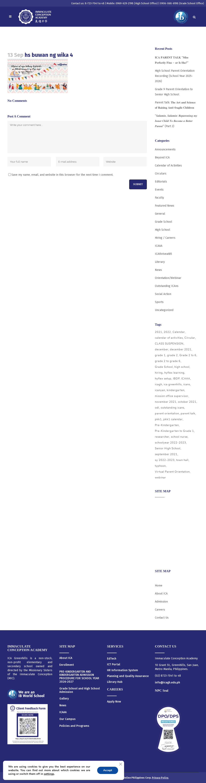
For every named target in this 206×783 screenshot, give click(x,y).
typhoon (160, 466)
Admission (161, 519)
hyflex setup (163, 378)
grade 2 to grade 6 (167, 361)
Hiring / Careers (165, 238)
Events (159, 189)
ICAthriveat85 (163, 254)
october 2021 (187, 402)
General (160, 213)
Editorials (161, 181)
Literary (160, 262)
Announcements (165, 149)
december (161, 349)
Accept (107, 770)
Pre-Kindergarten (167, 425)
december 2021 (181, 349)
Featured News (164, 205)
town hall (182, 460)
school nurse (179, 437)
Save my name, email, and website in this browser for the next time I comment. (62, 174)
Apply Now (114, 701)
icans (186, 384)
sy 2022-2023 (165, 460)
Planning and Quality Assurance (128, 676)
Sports (159, 302)
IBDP (176, 378)
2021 (158, 332)
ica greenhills (173, 384)
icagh (158, 384)
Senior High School (167, 448)
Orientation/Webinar (168, 278)
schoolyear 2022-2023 (170, 443)
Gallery (64, 698)
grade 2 (172, 355)
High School (162, 229)
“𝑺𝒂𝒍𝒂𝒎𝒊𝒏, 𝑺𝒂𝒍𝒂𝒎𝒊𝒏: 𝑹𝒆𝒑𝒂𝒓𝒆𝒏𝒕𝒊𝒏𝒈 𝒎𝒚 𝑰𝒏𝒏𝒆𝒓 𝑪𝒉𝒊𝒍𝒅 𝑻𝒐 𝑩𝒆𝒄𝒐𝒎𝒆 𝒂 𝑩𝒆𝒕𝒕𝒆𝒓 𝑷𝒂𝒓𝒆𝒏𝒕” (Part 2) (176, 121)
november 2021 (165, 402)
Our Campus (67, 719)
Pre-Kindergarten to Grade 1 (174, 431)
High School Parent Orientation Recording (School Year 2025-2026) (175, 76)
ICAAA (158, 246)
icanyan (160, 390)
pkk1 (158, 419)
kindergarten (175, 390)
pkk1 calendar (173, 419)
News (158, 270)
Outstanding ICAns (166, 286)
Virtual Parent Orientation (172, 472)
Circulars (160, 173)
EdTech (111, 658)
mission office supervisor (171, 396)
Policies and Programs (74, 726)
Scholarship (162, 542)
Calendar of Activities (168, 165)
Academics (161, 511)
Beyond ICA (162, 157)
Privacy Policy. (160, 777)
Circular (189, 338)
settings (49, 774)
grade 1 (160, 355)
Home (158, 585)
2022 (167, 332)
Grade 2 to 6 (187, 355)
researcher (162, 437)
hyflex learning (174, 373)
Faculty (159, 197)
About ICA (161, 503)
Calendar (179, 332)
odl (157, 408)
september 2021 (166, 454)
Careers (160, 558)
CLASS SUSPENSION (169, 344)
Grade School (163, 221)
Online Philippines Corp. (137, 777)
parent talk (188, 413)
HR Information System (122, 670)
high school (182, 367)
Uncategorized (164, 310)
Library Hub (115, 682)
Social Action (163, 294)
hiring (159, 373)
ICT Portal (113, 664)
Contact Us (162, 617)
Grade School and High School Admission (79, 690)
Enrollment (66, 665)
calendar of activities (169, 338)
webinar (160, 477)
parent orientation (167, 413)
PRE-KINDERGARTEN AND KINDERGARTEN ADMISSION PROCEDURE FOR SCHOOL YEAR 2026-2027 (79, 676)
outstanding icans (172, 408)
